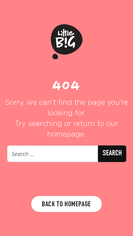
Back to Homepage (66, 204)
